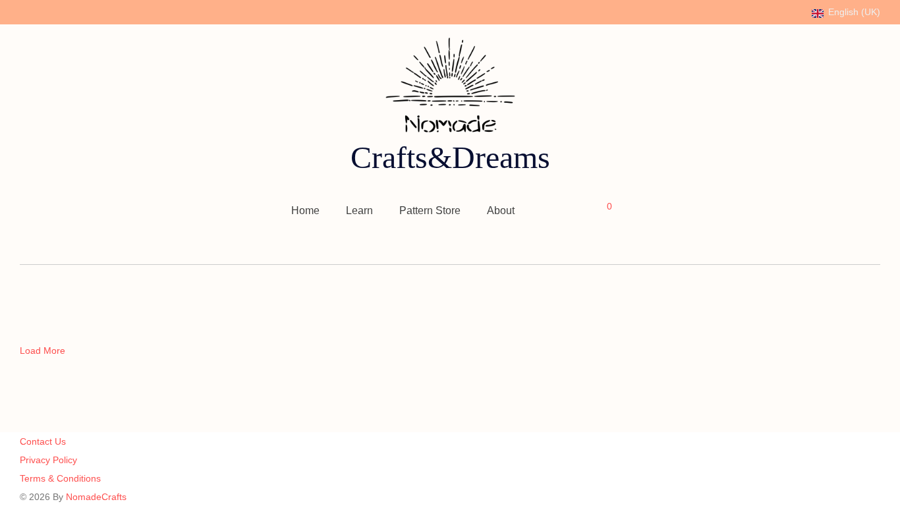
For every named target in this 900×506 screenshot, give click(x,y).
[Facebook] (23, 11)
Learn (359, 210)
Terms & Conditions (60, 478)
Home (305, 210)
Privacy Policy (48, 460)
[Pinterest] (58, 11)
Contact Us (43, 441)
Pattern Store (430, 210)
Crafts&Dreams (450, 157)
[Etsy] (75, 11)
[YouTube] (109, 11)
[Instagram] (41, 11)
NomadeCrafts (96, 497)
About (501, 210)
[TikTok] (92, 11)
